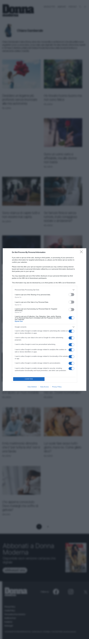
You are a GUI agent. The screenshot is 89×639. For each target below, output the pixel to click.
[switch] (71, 294)
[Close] (82, 252)
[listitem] (44, 290)
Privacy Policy (57, 387)
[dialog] (44, 319)
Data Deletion (32, 387)
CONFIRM (29, 379)
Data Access (44, 387)
